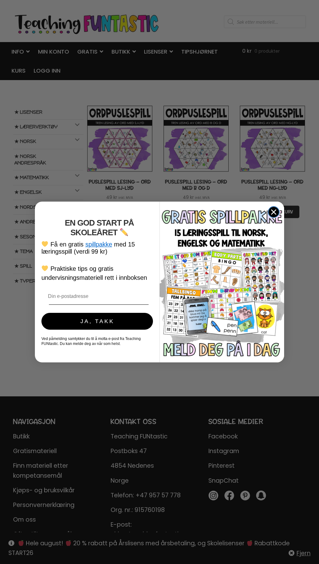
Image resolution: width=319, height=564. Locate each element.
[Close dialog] (273, 212)
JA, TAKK (97, 321)
